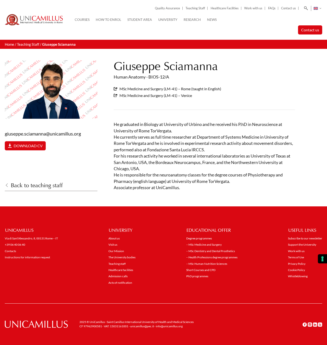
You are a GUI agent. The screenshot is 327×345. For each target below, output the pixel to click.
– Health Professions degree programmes (211, 257)
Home (9, 44)
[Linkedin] (315, 324)
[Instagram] (310, 324)
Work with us (253, 8)
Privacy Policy (296, 264)
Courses (82, 19)
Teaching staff (117, 264)
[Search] (305, 8)
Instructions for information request (27, 257)
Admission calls (118, 276)
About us (114, 238)
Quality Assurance (167, 8)
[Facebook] (305, 324)
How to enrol (108, 19)
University (167, 19)
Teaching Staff (195, 8)
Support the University (302, 244)
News (212, 19)
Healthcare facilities (120, 270)
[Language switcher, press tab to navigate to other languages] (317, 8)
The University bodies (121, 257)
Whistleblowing (298, 276)
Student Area (139, 19)
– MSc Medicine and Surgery (204, 244)
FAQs (272, 8)
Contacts (10, 251)
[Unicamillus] (34, 19)
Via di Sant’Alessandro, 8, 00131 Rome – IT (31, 238)
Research (192, 19)
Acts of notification (120, 282)
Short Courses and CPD (200, 270)
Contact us (288, 8)
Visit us (112, 244)
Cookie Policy (296, 270)
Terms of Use (296, 257)
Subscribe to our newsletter (305, 238)
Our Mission (116, 251)
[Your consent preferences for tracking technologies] (322, 258)
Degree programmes (199, 238)
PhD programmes (197, 276)
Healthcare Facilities (225, 8)
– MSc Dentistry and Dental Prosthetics (210, 251)
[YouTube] (320, 324)
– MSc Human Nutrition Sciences (206, 264)
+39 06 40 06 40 (15, 244)
